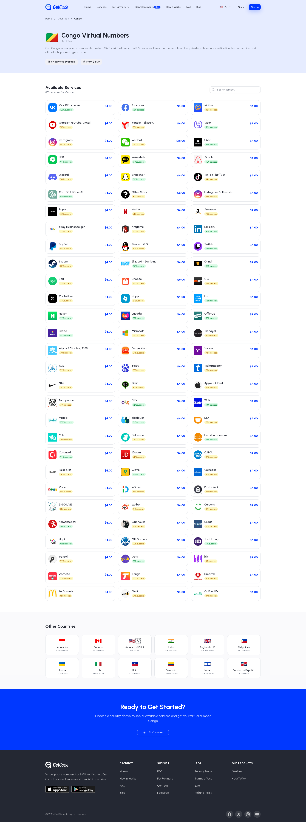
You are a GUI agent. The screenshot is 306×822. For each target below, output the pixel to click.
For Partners (165, 778)
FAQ (188, 7)
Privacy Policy (203, 771)
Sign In (241, 7)
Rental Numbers (147, 7)
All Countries (156, 732)
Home (87, 7)
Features (163, 792)
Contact (162, 785)
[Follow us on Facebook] (229, 814)
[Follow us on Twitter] (238, 814)
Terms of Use (203, 778)
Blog (198, 7)
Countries (63, 18)
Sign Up (255, 7)
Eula (197, 785)
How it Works (173, 7)
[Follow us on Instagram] (247, 814)
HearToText (239, 778)
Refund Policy (203, 792)
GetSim (237, 771)
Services (101, 7)
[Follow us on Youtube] (257, 814)
